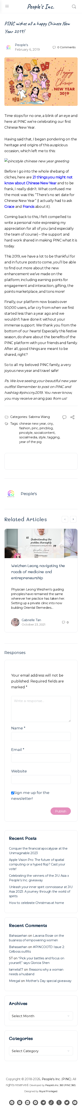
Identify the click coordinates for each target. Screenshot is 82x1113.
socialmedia (28, 437)
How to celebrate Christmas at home (36, 903)
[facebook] (11, 1102)
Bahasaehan (18, 936)
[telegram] (43, 1102)
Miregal (14, 981)
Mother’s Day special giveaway (49, 981)
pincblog (46, 428)
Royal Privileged (48, 1091)
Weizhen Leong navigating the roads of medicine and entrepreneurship (38, 571)
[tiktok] (51, 1102)
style (42, 437)
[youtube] (74, 1102)
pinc (35, 428)
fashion (24, 428)
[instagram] (19, 1102)
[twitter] (67, 1102)
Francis (28, 207)
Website (19, 771)
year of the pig (30, 442)
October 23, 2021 (33, 624)
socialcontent (44, 433)
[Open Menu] (7, 6)
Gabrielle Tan (31, 620)
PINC (66, 1079)
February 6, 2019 (27, 50)
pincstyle (26, 433)
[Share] (72, 418)
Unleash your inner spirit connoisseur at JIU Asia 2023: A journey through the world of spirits (41, 891)
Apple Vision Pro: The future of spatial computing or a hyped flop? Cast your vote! (37, 864)
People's (21, 45)
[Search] (74, 6)
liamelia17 (16, 970)
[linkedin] (27, 1102)
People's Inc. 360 (54, 1085)
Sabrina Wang (39, 417)
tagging (53, 437)
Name (18, 728)
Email (17, 749)
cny (50, 424)
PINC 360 (70, 1085)
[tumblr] (59, 1102)
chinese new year (32, 424)
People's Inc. (40, 7)
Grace (9, 207)
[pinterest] (35, 1102)
